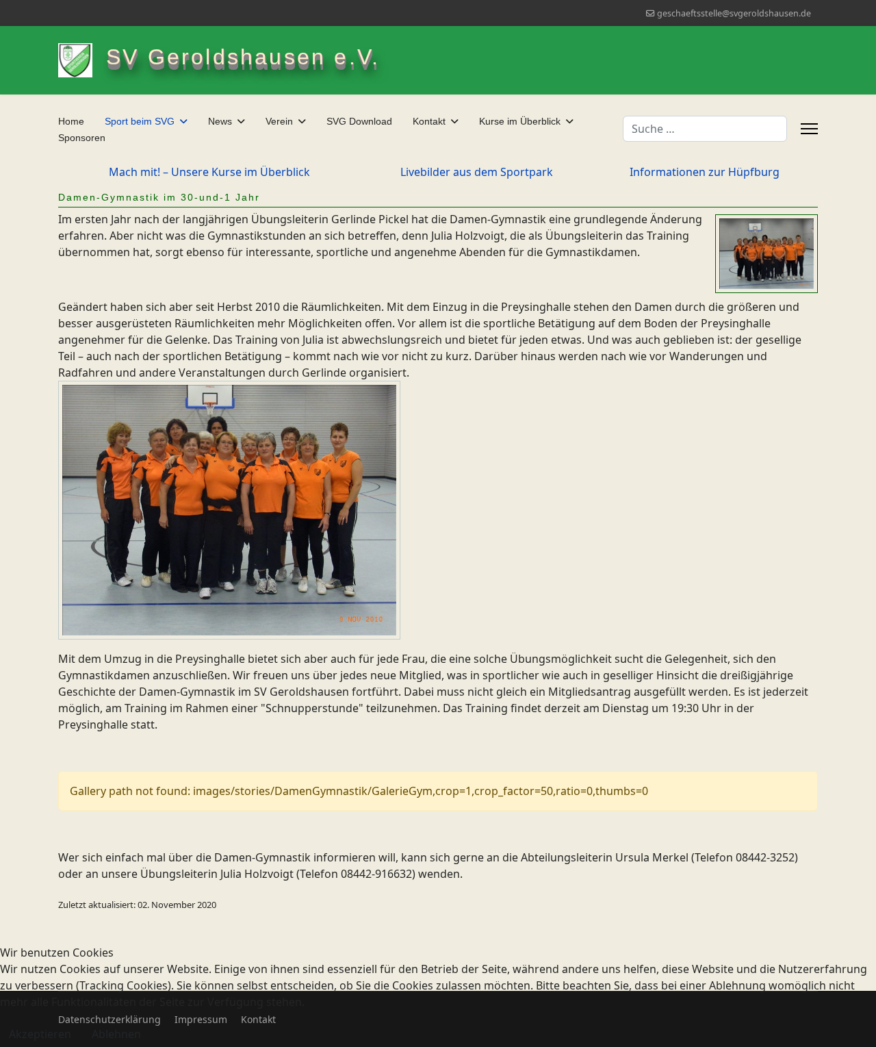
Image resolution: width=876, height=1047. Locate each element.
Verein (279, 121)
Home (71, 121)
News (220, 121)
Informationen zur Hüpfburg (705, 171)
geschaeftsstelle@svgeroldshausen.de (734, 13)
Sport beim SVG (140, 121)
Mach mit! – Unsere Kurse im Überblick (209, 171)
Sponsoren (81, 137)
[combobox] (705, 129)
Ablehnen (116, 1034)
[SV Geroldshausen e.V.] (82, 60)
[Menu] (809, 128)
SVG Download (359, 121)
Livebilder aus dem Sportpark (476, 171)
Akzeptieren (40, 1034)
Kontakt (429, 121)
